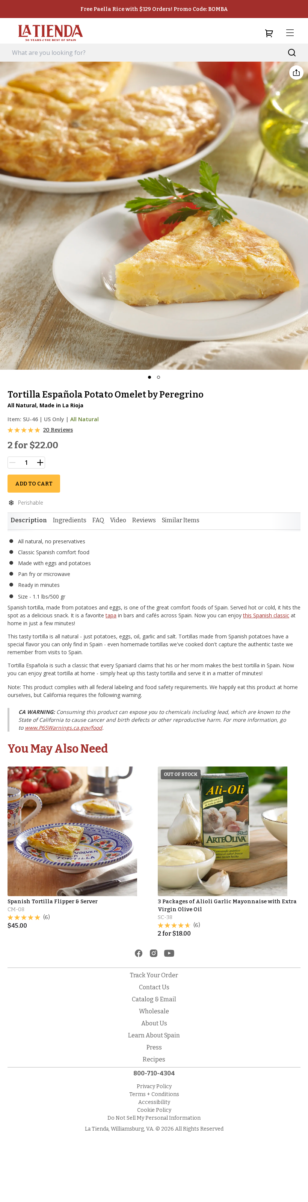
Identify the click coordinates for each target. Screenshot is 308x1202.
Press (154, 1047)
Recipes (154, 1059)
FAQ (98, 520)
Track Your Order (154, 975)
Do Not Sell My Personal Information (154, 1118)
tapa (111, 615)
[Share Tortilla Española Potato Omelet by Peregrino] (296, 72)
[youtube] (169, 953)
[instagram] (153, 953)
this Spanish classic (266, 615)
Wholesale (154, 1011)
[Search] (292, 53)
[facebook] (138, 953)
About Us (154, 1023)
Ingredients (69, 520)
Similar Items (180, 520)
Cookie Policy (154, 1110)
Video (118, 520)
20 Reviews (58, 430)
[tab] (29, 520)
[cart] (268, 33)
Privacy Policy (154, 1086)
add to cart (34, 484)
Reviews (144, 520)
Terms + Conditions (154, 1094)
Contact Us (154, 987)
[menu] (289, 33)
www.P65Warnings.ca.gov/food (63, 727)
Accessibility (154, 1102)
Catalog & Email (154, 999)
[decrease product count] (12, 462)
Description (29, 520)
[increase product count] (40, 462)
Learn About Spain (154, 1035)
